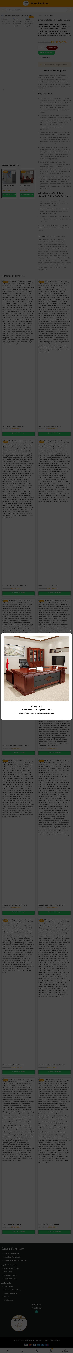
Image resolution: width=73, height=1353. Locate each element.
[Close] (70, 630)
